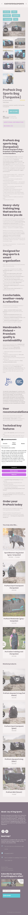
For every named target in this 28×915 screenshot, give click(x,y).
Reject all (14, 474)
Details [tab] (23, 443)
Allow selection (14, 471)
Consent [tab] (5, 443)
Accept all (14, 467)
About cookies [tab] (14, 443)
